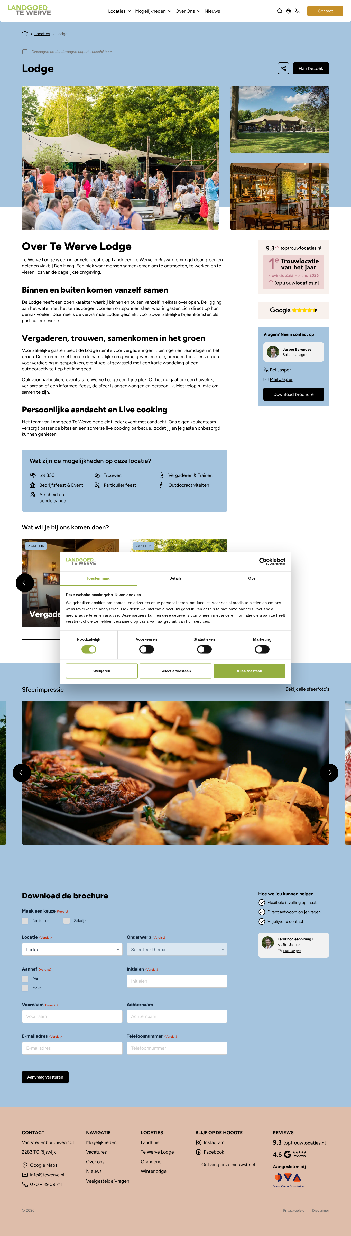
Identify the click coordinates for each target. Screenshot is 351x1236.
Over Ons (185, 11)
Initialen (142, 969)
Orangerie (151, 1162)
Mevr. (36, 988)
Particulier (40, 920)
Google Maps (43, 1165)
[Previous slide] (25, 583)
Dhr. (35, 979)
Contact (325, 10)
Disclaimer (320, 1210)
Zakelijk (80, 920)
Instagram (214, 1142)
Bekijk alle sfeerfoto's (307, 689)
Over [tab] (252, 578)
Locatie (37, 937)
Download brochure (293, 394)
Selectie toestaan (175, 670)
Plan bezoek (311, 68)
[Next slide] (329, 773)
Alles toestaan (249, 670)
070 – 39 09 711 (46, 1184)
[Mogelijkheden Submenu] (169, 11)
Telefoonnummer (152, 1036)
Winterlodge (154, 1171)
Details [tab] (175, 578)
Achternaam (140, 1004)
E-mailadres (42, 1036)
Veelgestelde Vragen (107, 1181)
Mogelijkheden (150, 11)
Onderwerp (146, 937)
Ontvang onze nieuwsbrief (228, 1164)
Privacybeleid (293, 1210)
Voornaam (40, 1004)
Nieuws (212, 11)
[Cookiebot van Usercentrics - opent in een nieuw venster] (263, 561)
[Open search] (279, 11)
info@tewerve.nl (47, 1175)
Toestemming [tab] (98, 578)
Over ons (95, 1162)
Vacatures (96, 1152)
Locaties (116, 11)
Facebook (214, 1152)
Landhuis (150, 1142)
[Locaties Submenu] (129, 11)
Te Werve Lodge (157, 1152)
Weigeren (101, 670)
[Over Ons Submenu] (198, 11)
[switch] (146, 649)
